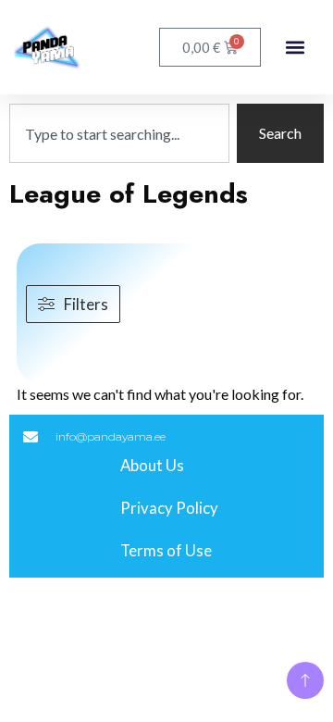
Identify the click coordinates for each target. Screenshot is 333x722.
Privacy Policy (169, 507)
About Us (152, 465)
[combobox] (119, 133)
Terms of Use (166, 550)
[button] (294, 47)
